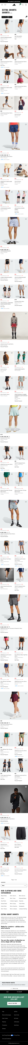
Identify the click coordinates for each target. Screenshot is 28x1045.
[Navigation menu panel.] (2, 4)
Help (3, 1011)
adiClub (15, 1011)
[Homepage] (14, 5)
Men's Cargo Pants (13, 903)
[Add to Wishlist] (12, 21)
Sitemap (4, 1028)
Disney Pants (4, 903)
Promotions (4, 1025)
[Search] (22, 4)
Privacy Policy (17, 1035)
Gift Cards (16, 1018)
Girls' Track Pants (12, 898)
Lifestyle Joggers (14, 901)
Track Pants (21, 903)
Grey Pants (3, 901)
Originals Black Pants (22, 898)
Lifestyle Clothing (23, 908)
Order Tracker (5, 1018)
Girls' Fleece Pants (4, 909)
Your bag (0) (19, 991)
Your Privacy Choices (6, 1035)
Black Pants (4, 895)
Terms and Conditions (6, 1038)
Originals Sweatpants (21, 901)
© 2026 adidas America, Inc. (14, 1043)
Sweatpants (21, 906)
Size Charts (16, 1025)
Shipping (4, 1021)
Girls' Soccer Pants (13, 896)
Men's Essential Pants (13, 906)
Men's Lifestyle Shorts (13, 909)
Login (7, 991)
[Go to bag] (25, 4)
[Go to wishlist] (5, 4)
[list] (12, 17)
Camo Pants (4, 906)
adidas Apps (16, 1021)
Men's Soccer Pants (22, 896)
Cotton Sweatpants (3, 898)
